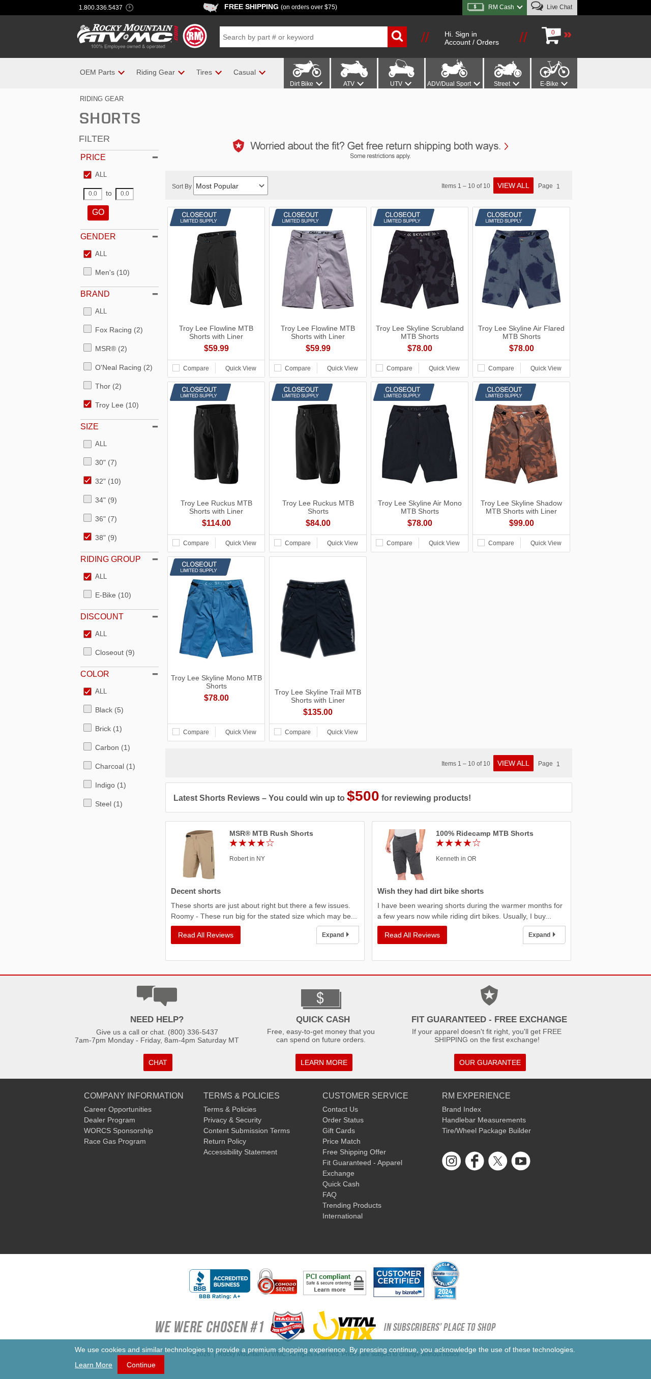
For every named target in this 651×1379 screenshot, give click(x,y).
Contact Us (340, 1109)
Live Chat (558, 7)
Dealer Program (109, 1120)
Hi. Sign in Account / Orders (472, 38)
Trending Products (351, 1205)
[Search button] (397, 36)
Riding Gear (102, 99)
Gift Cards (338, 1130)
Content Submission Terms (246, 1130)
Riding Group (110, 559)
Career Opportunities (118, 1109)
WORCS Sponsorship (118, 1130)
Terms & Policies (229, 1109)
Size (89, 426)
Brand (95, 294)
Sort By (182, 186)
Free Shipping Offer (354, 1152)
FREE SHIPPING (280, 7)
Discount (102, 616)
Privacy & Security (232, 1120)
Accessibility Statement (240, 1152)
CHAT (158, 1062)
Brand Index (461, 1109)
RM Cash (501, 7)
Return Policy (224, 1141)
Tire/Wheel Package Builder (486, 1130)
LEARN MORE (324, 1062)
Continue (141, 1365)
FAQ (329, 1194)
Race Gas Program (115, 1141)
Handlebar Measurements (484, 1120)
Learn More (93, 1365)
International (342, 1216)
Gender (98, 236)
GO (98, 212)
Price (93, 157)
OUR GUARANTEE (490, 1062)
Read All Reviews (205, 935)
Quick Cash (341, 1184)
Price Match (341, 1141)
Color (94, 674)
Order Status (343, 1120)
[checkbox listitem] (95, 175)
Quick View (240, 368)
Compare (196, 368)
